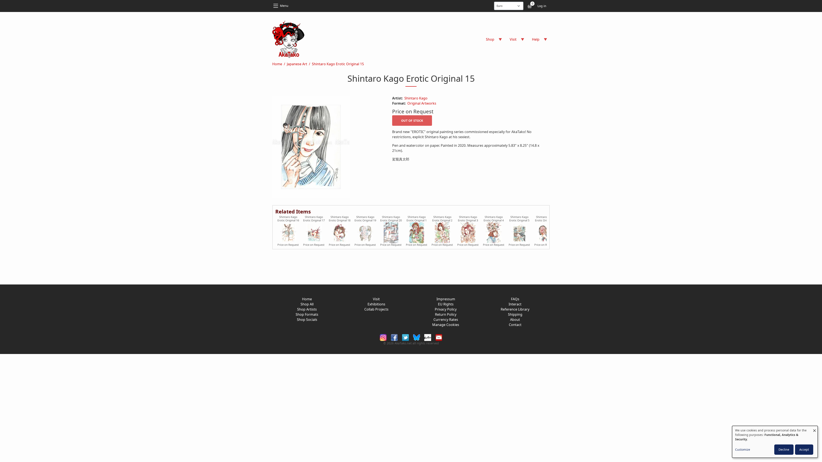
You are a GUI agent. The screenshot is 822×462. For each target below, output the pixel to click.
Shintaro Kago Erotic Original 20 (391, 218)
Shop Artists (307, 309)
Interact (515, 304)
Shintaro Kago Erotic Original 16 (288, 218)
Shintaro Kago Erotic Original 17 (314, 218)
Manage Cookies (445, 324)
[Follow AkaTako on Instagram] (383, 337)
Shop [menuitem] (487, 40)
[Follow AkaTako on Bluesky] (416, 337)
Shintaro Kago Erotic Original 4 (494, 218)
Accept (804, 449)
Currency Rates (445, 319)
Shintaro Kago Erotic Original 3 (468, 218)
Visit (376, 299)
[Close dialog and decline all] (814, 428)
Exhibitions (376, 304)
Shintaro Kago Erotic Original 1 (417, 218)
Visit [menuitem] (511, 40)
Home (277, 64)
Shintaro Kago (415, 98)
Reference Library (515, 309)
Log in (542, 6)
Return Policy (445, 314)
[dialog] (775, 442)
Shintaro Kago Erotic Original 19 (365, 218)
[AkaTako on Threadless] (428, 337)
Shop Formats (307, 314)
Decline (784, 449)
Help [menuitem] (533, 40)
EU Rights (446, 304)
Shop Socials (307, 319)
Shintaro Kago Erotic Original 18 (339, 218)
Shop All (307, 304)
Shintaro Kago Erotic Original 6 (545, 218)
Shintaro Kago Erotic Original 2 (442, 218)
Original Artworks (421, 103)
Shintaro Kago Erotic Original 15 (338, 64)
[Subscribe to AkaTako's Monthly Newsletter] (439, 337)
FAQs (515, 299)
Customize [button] (742, 449)
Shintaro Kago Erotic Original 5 (519, 218)
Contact (515, 324)
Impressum (445, 299)
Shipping (515, 314)
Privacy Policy (446, 309)
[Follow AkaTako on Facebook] (394, 337)
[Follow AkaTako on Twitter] (405, 337)
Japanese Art (297, 64)
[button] (327, 148)
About (515, 319)
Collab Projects (376, 309)
